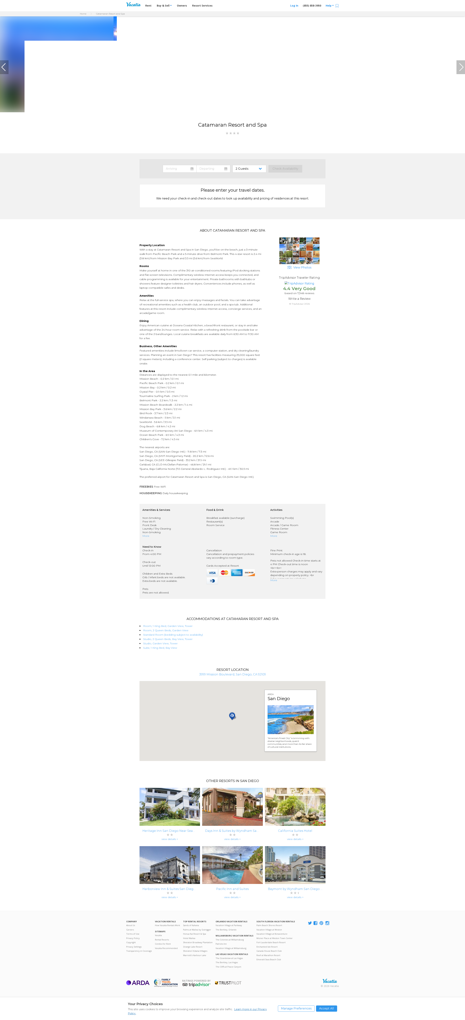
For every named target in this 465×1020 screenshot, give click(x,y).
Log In (294, 5)
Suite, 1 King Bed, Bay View (160, 647)
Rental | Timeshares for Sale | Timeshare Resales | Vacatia (330, 981)
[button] (4, 67)
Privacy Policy (133, 938)
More (145, 536)
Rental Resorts (162, 939)
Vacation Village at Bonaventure (271, 933)
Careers (130, 929)
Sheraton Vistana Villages (195, 951)
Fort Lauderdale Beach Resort (271, 942)
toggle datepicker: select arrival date (179, 168)
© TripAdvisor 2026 (299, 303)
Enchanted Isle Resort (267, 946)
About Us (130, 925)
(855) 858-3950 (312, 5)
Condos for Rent (163, 943)
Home (83, 13)
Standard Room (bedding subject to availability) (173, 634)
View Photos (302, 267)
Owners (182, 5)
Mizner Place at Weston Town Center (274, 938)
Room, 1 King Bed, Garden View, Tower (168, 626)
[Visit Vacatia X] (310, 923)
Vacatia (158, 935)
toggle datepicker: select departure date (213, 168)
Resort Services (202, 5)
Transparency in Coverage (139, 951)
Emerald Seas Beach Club (268, 959)
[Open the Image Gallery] (299, 263)
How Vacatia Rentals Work (167, 925)
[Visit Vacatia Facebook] (316, 923)
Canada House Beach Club (269, 951)
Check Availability (285, 168)
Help (329, 5)
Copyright (131, 942)
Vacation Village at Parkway (229, 925)
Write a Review (299, 298)
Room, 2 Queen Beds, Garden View (165, 630)
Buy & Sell (163, 5)
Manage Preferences (296, 1008)
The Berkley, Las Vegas (227, 962)
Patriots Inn (221, 943)
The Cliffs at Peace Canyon (228, 966)
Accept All (326, 1008)
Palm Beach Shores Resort (269, 925)
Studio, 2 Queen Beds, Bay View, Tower (168, 639)
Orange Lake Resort (192, 946)
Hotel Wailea (189, 938)
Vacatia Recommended (166, 948)
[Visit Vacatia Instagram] (328, 923)
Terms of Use (132, 933)
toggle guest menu (250, 168)
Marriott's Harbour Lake (194, 955)
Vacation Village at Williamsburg (231, 948)
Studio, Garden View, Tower (160, 643)
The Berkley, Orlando (226, 929)
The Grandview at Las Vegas (229, 958)
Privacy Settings (133, 946)
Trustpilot (228, 982)
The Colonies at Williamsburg (230, 939)
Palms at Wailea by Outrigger (197, 929)
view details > (169, 839)
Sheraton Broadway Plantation (198, 942)
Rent (148, 5)
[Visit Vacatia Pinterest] (322, 923)
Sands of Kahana (191, 925)
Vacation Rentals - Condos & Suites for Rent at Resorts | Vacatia (133, 4)
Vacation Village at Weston (269, 929)
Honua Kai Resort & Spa (194, 933)
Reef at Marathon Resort (268, 955)
